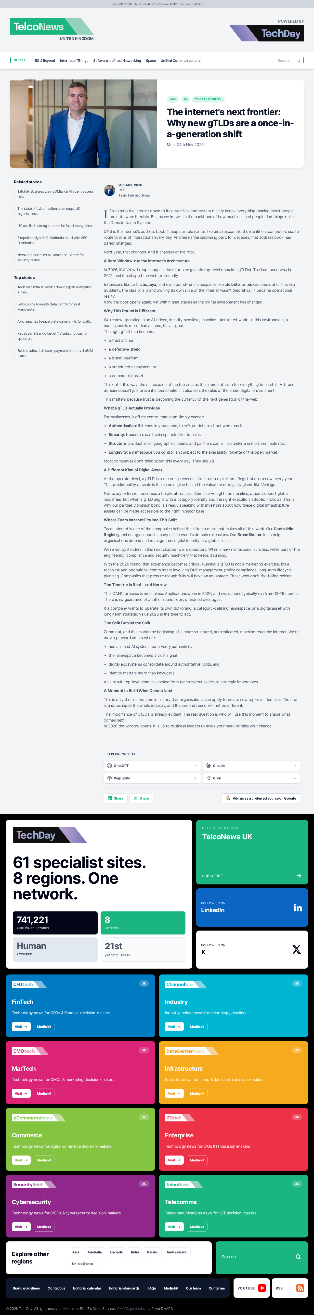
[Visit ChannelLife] (192, 984)
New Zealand (177, 1252)
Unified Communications (180, 60)
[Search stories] (298, 1257)
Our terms (217, 1288)
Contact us (56, 1288)
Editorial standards (124, 1288)
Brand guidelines (26, 1288)
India (135, 1252)
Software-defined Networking (117, 60)
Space (151, 60)
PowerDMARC (162, 1308)
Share (118, 798)
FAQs (151, 1288)
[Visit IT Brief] (192, 1118)
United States (82, 1264)
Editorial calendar (87, 1288)
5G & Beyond (45, 60)
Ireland (152, 1252)
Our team (193, 1288)
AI (185, 99)
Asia (75, 1252)
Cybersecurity (208, 99)
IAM (173, 99)
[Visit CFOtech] (39, 984)
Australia (94, 1252)
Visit (18, 1027)
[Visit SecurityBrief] (39, 1184)
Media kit (44, 1027)
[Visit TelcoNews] (192, 1184)
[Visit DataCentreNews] (192, 1051)
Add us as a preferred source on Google (264, 798)
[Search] (298, 60)
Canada (116, 1252)
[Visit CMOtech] (39, 1051)
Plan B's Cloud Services (98, 1308)
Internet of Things (74, 60)
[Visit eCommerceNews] (39, 1118)
